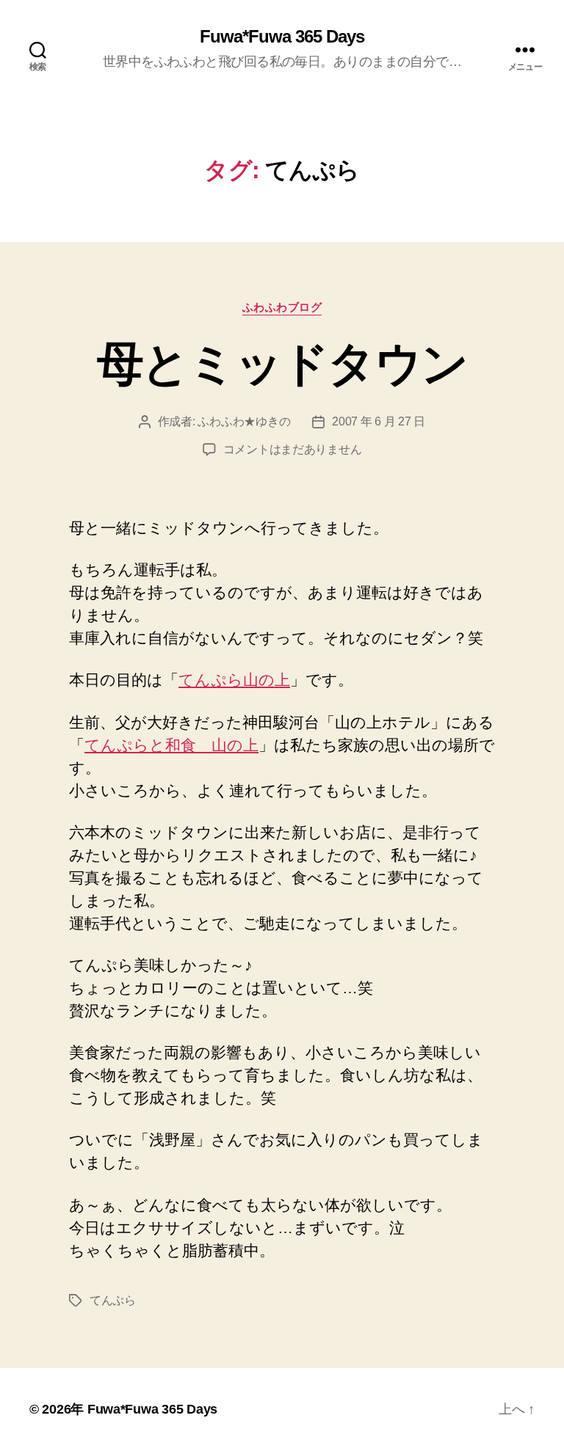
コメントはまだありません (292, 449)
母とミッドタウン (282, 363)
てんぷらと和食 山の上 (171, 745)
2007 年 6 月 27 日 (378, 421)
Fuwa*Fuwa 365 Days (282, 36)
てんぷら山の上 (234, 679)
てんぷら (113, 1300)
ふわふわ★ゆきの (244, 421)
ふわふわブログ (282, 307)
